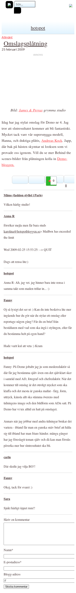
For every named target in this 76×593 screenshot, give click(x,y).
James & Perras (31, 110)
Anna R (9, 216)
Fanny (8, 300)
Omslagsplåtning (25, 43)
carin (7, 457)
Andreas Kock (51, 140)
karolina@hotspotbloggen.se (22, 231)
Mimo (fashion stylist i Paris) (23, 195)
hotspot (38, 27)
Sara (7, 498)
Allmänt (7, 37)
